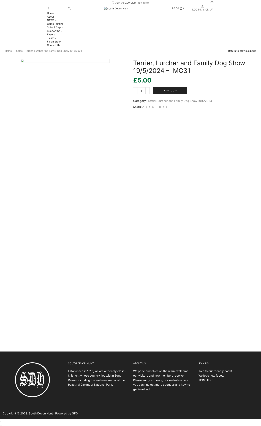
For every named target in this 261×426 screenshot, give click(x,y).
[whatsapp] (163, 106)
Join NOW (143, 2)
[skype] (166, 106)
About (50, 16)
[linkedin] (160, 106)
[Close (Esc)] (0, 421)
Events (51, 34)
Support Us (53, 30)
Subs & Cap (54, 27)
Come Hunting (55, 23)
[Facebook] (48, 8)
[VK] (149, 106)
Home (50, 13)
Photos (19, 50)
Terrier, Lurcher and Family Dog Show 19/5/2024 (53, 50)
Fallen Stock (54, 41)
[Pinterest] (152, 106)
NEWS (50, 20)
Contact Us (53, 45)
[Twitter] (143, 106)
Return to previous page (242, 50)
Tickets (51, 37)
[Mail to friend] (156, 106)
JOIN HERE (206, 380)
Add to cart (171, 90)
